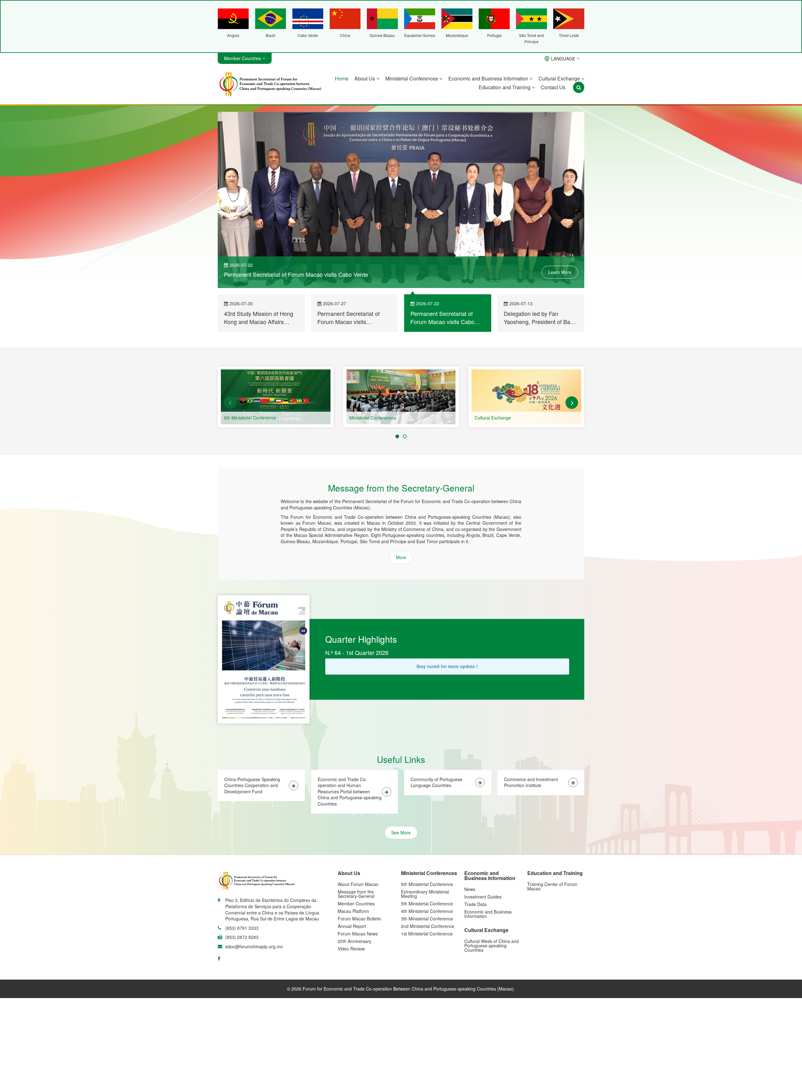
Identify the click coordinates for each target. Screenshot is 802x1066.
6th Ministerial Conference (250, 418)
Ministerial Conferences (412, 78)
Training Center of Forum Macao (552, 886)
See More (401, 832)
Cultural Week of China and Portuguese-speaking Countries (491, 945)
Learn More (559, 272)
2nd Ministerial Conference (427, 926)
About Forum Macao (358, 884)
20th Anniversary (354, 941)
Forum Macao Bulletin (359, 918)
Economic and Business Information (488, 78)
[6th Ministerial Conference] (276, 396)
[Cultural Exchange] (526, 396)
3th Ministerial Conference (427, 918)
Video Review (351, 948)
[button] (230, 402)
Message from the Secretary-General (356, 893)
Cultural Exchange (560, 78)
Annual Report (352, 926)
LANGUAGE (563, 58)
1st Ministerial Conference (427, 933)
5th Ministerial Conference (427, 903)
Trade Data (475, 904)
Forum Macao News (358, 933)
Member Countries (356, 903)
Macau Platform (353, 911)
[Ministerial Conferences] (401, 396)
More (401, 557)
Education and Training (505, 87)
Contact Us (553, 87)
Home (341, 78)
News (469, 889)
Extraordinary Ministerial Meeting (425, 893)
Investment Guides (483, 896)
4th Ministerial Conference (427, 911)
